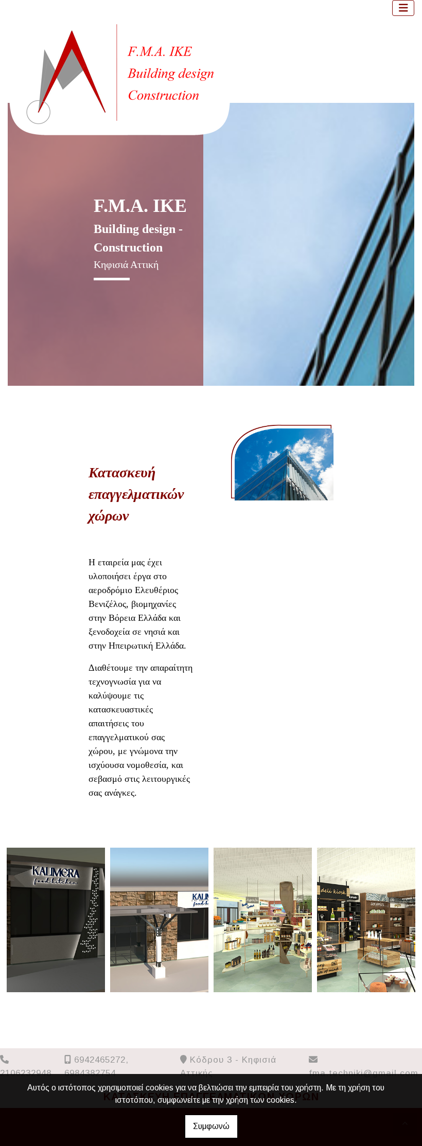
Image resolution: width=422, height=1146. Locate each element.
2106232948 (25, 1073)
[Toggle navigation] (403, 8)
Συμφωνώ (211, 1126)
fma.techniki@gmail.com (363, 1073)
